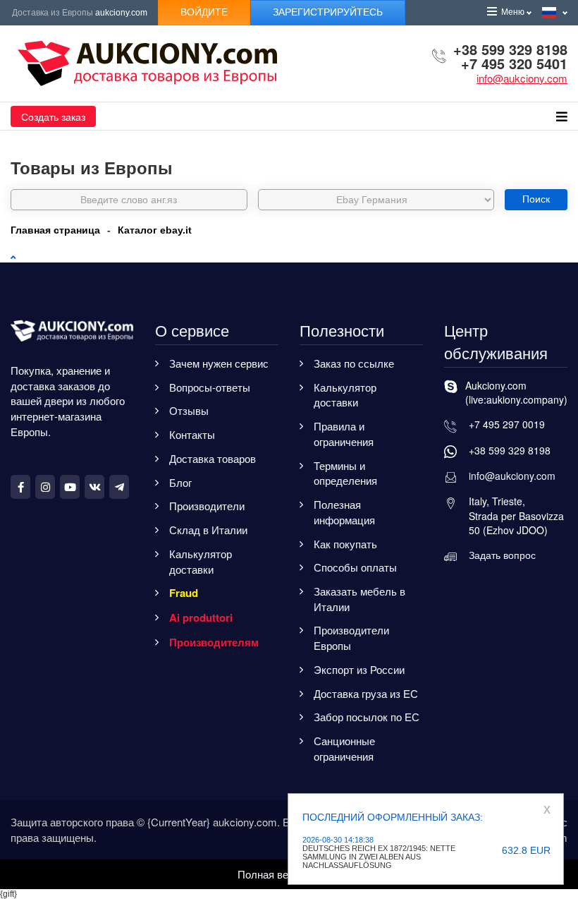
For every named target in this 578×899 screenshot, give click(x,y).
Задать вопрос (502, 555)
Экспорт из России (359, 669)
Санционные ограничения (344, 748)
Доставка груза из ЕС (366, 693)
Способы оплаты (355, 567)
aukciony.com (121, 13)
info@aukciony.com (521, 78)
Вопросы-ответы (209, 387)
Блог (180, 482)
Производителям (214, 642)
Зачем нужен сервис (219, 363)
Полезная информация (344, 512)
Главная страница (55, 230)
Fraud (183, 593)
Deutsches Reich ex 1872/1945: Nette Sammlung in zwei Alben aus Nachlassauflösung (378, 856)
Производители (207, 505)
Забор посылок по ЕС (366, 716)
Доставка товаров (212, 458)
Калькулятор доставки (200, 561)
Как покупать (345, 543)
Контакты (192, 434)
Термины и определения (345, 473)
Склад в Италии (208, 529)
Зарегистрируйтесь (328, 12)
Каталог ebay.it (155, 230)
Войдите (204, 12)
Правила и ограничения (344, 433)
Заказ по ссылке (354, 363)
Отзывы (189, 410)
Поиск (536, 199)
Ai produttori (201, 617)
